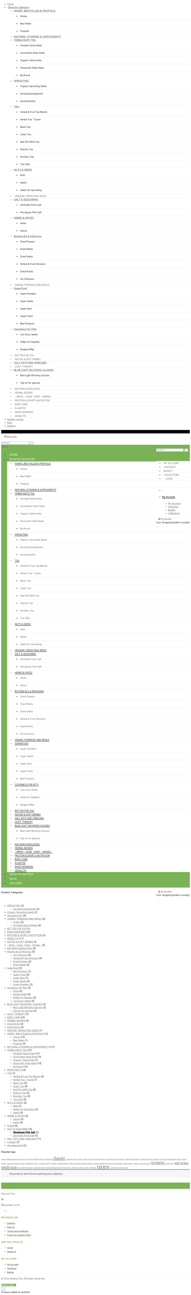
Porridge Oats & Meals (25, 925)
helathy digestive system (149, 1159)
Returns (11, 1227)
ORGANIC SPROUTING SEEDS (23, 1030)
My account (171, 463)
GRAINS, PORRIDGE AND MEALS (24, 918)
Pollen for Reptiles (30, 342)
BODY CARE (13, 1017)
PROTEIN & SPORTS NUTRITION (24, 935)
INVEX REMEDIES (16, 932)
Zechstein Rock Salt (30, 204)
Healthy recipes (15, 419)
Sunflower (92, 1168)
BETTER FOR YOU (17, 928)
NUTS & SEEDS (15, 1102)
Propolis (24, 31)
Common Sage (71, 1159)
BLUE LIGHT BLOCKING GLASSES (24, 1004)
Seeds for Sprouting (31, 190)
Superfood (13, 968)
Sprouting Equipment (31, 93)
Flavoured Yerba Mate (32, 67)
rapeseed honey (39, 1168)
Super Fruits (26, 316)
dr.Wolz (85, 1159)
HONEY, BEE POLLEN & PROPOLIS (25, 1033)
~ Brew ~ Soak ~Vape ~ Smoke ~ (24, 945)
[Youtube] (8, 1211)
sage (86, 1168)
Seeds (23, 182)
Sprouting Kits (28, 101)
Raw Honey (66, 1168)
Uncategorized (15, 1145)
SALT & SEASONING (18, 1129)
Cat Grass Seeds (29, 334)
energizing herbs (112, 1159)
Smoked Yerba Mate (31, 45)
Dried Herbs (26, 256)
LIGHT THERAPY (16, 1014)
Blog (9, 422)
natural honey (128, 1163)
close (168, 478)
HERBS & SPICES (16, 1116)
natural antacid (62, 1163)
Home (10, 4)
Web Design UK (156, 1282)
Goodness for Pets (17, 987)
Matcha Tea (26, 149)
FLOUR (10, 1125)
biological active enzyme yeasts (17, 1159)
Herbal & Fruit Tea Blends (33, 112)
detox (79, 1159)
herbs (161, 1159)
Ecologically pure (99, 1159)
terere (103, 1166)
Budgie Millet (27, 349)
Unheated (113, 1168)
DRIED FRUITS (14, 1070)
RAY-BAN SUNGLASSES (19, 948)
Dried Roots (26, 271)
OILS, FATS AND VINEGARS (21, 1138)
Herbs (23, 223)
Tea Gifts (25, 164)
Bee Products (27, 323)
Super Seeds (26, 301)
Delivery (11, 426)
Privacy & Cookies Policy (19, 1235)
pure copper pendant (25, 1168)
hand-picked (134, 1159)
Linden (22, 1163)
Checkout (170, 467)
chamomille (48, 1159)
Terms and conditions (17, 1231)
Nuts (22, 175)
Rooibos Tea (27, 156)
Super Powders (28, 293)
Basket (168, 471)
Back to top (7, 1285)
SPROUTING (13, 905)
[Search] (186, 450)
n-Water (11, 1142)
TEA (9, 1073)
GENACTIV (13, 938)
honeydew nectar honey (172, 1159)
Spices (23, 230)
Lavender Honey (13, 1163)
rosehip (74, 1168)
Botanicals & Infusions (19, 951)
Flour (16, 991)
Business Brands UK (179, 1282)
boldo (41, 1159)
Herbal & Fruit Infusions (33, 264)
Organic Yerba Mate (30, 60)
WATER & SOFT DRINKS (20, 941)
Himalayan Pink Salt (30, 212)
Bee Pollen (25, 23)
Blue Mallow (34, 1159)
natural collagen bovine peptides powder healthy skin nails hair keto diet (95, 1163)
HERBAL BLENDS (16, 1020)
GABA (127, 1159)
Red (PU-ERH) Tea (29, 141)
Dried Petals (26, 249)
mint (35, 1163)
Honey (23, 16)
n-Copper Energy (44, 1163)
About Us (11, 1252)
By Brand (25, 75)
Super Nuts (26, 308)
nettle (136, 1163)
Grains (16, 922)
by (166, 1282)
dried (90, 1159)
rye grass (80, 1168)
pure (13, 1167)
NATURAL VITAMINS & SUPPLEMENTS (28, 1047)
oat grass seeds (144, 1163)
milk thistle (29, 1163)
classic (59, 1158)
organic (158, 1162)
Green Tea (25, 134)
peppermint (169, 1163)
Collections (171, 474)
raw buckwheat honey (54, 1168)
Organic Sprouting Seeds (33, 86)
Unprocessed (123, 1168)
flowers (122, 1159)
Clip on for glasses (30, 382)
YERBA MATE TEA (17, 1050)
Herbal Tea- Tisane (30, 119)
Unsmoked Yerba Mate (32, 53)
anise (3, 1159)
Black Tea (25, 127)
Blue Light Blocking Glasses (35, 375)
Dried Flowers (27, 241)
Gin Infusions (27, 279)
